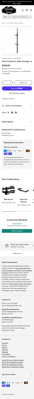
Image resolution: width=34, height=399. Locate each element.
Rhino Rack (27, 284)
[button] (27, 10)
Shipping (4, 68)
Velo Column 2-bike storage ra (15, 23)
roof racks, (19, 268)
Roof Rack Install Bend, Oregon (12, 362)
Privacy (4, 345)
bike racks (26, 268)
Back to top (17, 253)
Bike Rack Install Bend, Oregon (12, 365)
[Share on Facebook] (12, 112)
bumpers (5, 273)
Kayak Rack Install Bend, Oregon (13, 367)
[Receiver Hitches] (23, 190)
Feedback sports (8, 135)
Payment (5, 343)
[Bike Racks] (8, 190)
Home (3, 23)
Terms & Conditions (8, 356)
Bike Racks (8, 199)
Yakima (16, 284)
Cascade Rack (10, 394)
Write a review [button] (17, 231)
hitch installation (7, 270)
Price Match (6, 354)
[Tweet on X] (8, 112)
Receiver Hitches (23, 200)
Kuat (21, 284)
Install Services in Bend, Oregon (13, 360)
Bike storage (6, 133)
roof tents (17, 270)
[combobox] (17, 17)
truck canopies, (26, 270)
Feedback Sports (7, 58)
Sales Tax (5, 350)
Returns (4, 347)
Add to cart (23, 83)
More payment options (17, 93)
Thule (11, 284)
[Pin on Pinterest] (16, 112)
